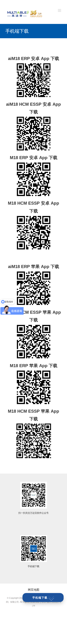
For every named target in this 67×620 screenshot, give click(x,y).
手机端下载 (40, 597)
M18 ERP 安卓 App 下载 (33, 157)
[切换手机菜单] (60, 10)
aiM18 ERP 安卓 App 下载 (33, 58)
